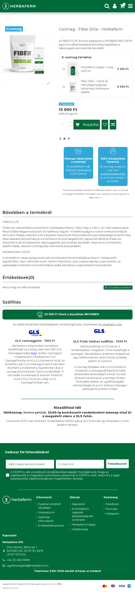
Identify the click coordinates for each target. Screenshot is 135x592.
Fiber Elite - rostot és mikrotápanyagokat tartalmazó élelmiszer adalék (95, 87)
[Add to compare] (113, 125)
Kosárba (91, 124)
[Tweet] (64, 138)
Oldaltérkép (80, 529)
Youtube (111, 508)
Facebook (112, 504)
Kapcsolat (78, 504)
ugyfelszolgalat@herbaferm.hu (28, 565)
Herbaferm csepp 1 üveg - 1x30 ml (98, 69)
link (33, 353)
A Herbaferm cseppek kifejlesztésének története (82, 514)
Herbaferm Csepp (83, 524)
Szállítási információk (46, 519)
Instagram (112, 513)
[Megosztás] (60, 138)
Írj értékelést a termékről (119, 287)
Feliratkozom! (117, 463)
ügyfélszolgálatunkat (112, 173)
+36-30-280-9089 (18, 560)
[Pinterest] (69, 138)
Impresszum (46, 512)
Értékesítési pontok (51, 525)
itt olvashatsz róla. (110, 324)
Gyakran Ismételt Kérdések (49, 506)
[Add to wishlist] (105, 125)
